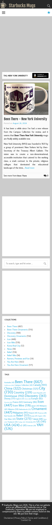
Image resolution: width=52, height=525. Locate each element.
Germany (30, 401)
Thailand (12, 422)
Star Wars (10, 419)
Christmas (29, 388)
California (9, 385)
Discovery (11, 332)
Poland (33, 413)
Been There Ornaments (17, 329)
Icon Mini (11, 342)
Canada (40, 384)
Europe (37, 398)
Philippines (20, 412)
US (41, 421)
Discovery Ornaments (16, 336)
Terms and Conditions (37, 518)
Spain (42, 416)
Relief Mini (11, 355)
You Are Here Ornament (17, 365)
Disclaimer (8, 518)
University (31, 422)
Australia (9, 382)
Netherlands (25, 409)
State (24, 418)
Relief (9, 352)
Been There (22, 175)
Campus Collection (24, 385)
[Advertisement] (26, 44)
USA (12, 425)
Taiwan (37, 418)
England (19, 399)
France (18, 402)
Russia (34, 416)
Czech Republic (39, 393)
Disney (9, 398)
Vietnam (31, 426)
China (12, 388)
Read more (29, 167)
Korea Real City (13, 345)
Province (42, 413)
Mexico (13, 409)
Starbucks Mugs (22, 5)
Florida (8, 402)
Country (23, 392)
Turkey (21, 422)
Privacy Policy (20, 518)
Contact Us (26, 520)
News (9, 349)
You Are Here (13, 361)
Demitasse (14, 396)
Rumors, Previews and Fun (18, 358)
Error (28, 399)
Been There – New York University (25, 119)
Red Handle (10, 416)
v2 (23, 425)
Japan (35, 406)
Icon (9, 339)
